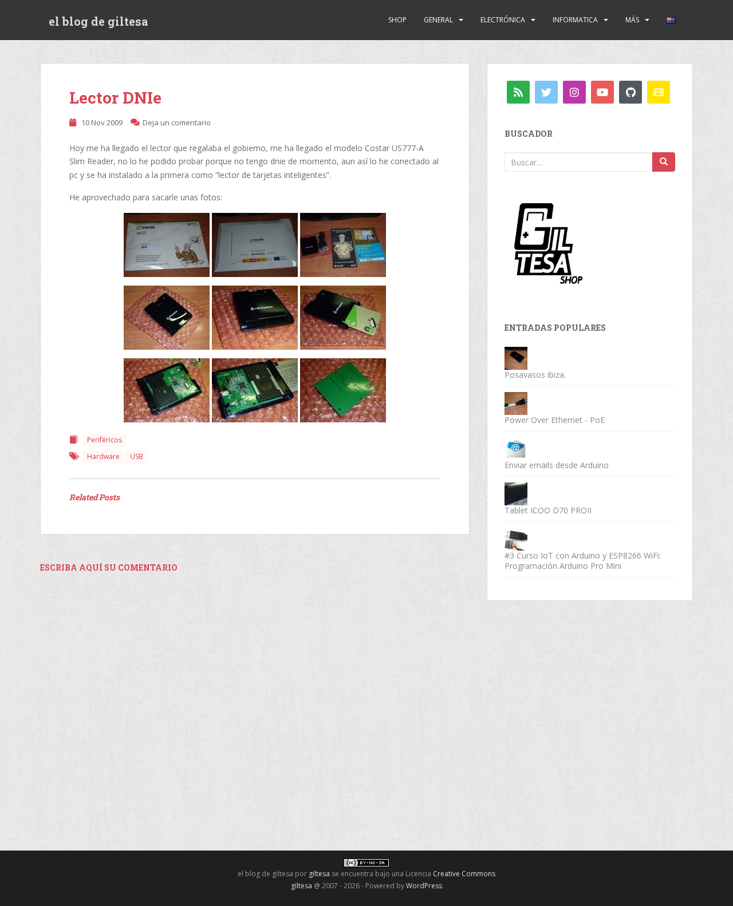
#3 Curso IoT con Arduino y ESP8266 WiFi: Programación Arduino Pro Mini (583, 560)
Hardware (103, 456)
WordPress (424, 886)
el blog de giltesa (98, 21)
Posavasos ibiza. (535, 374)
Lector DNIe (115, 97)
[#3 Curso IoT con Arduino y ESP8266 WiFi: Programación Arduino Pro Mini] (516, 538)
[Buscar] (663, 162)
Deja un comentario (177, 122)
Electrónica (502, 20)
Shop (397, 20)
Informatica (575, 20)
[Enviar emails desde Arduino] (516, 447)
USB (136, 456)
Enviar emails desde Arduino (557, 465)
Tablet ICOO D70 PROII (548, 510)
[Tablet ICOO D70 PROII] (516, 493)
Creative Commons (464, 874)
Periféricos (104, 440)
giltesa (319, 874)
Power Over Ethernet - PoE (555, 419)
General (438, 20)
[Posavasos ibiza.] (516, 357)
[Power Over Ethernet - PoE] (516, 402)
